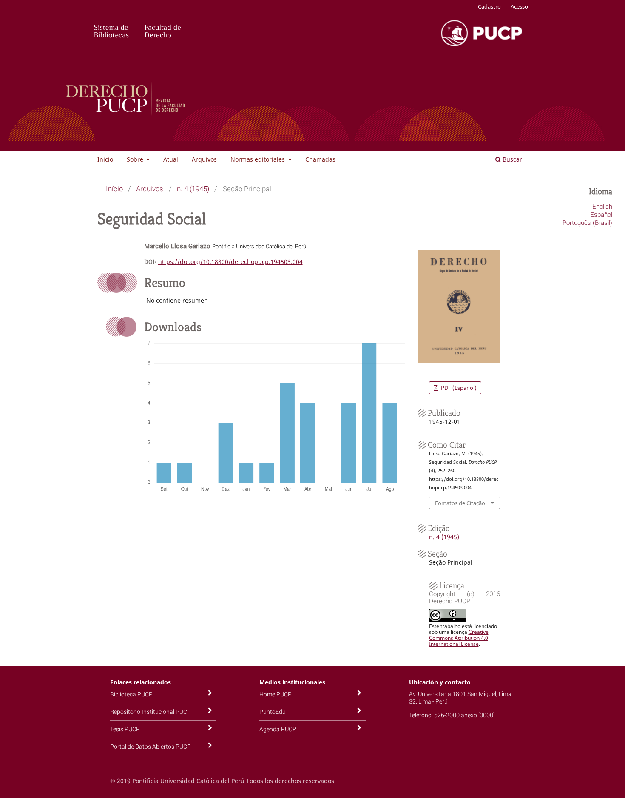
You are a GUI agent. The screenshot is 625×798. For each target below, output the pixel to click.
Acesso (519, 6)
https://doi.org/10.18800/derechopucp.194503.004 (230, 262)
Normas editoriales (258, 159)
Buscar (511, 159)
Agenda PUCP (277, 729)
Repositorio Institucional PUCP (150, 711)
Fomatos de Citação (460, 503)
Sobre (136, 159)
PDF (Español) (458, 388)
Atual (170, 159)
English (602, 206)
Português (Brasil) (587, 222)
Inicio (105, 159)
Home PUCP (275, 694)
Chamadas (320, 159)
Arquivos (204, 159)
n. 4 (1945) (193, 188)
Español (601, 214)
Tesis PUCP (125, 729)
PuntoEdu (272, 711)
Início (114, 188)
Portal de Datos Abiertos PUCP (150, 746)
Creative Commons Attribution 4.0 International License (459, 637)
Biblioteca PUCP (131, 694)
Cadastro (489, 6)
